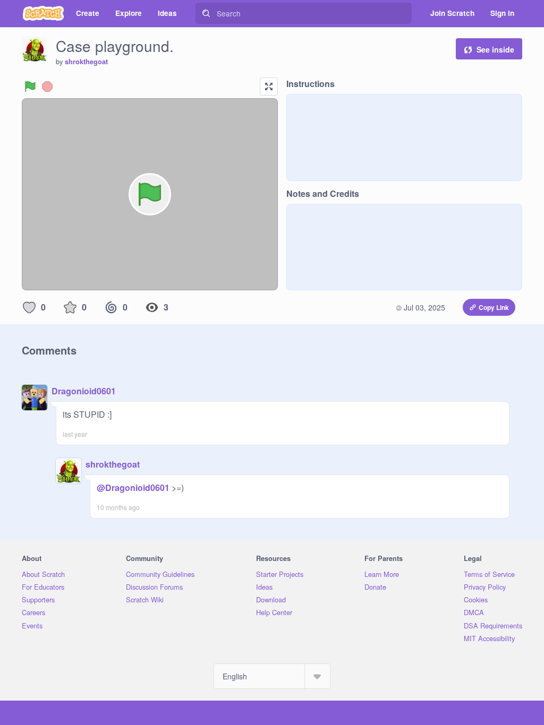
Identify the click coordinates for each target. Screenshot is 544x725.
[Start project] (30, 86)
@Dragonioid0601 (133, 487)
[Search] (206, 13)
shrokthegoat (86, 61)
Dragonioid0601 (84, 391)
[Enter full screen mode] (269, 86)
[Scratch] (43, 13)
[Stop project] (47, 86)
